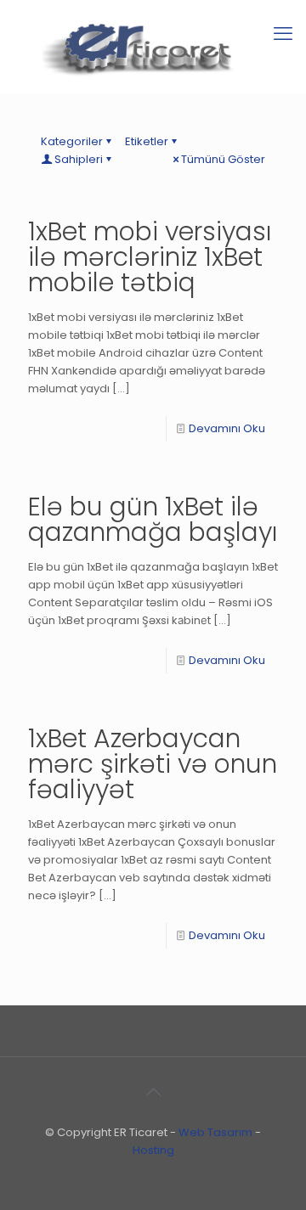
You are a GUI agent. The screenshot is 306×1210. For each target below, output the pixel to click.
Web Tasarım (215, 1132)
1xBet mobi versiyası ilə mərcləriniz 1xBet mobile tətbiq (150, 257)
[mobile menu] (283, 34)
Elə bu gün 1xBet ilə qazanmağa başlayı (153, 519)
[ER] (153, 46)
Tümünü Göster (223, 159)
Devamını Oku (227, 428)
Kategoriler (72, 141)
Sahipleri (78, 159)
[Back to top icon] (153, 1092)
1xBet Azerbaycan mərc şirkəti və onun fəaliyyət (152, 764)
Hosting (153, 1150)
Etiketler (146, 141)
